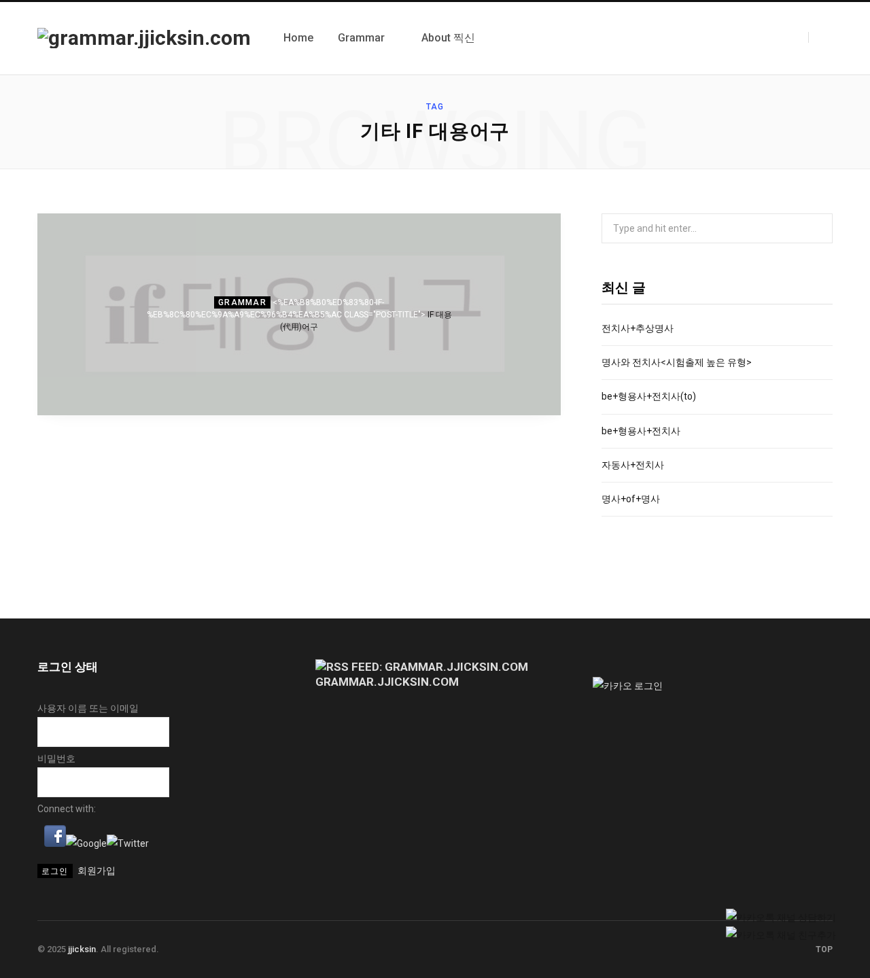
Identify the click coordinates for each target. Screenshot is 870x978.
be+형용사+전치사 (641, 430)
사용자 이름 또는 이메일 (88, 708)
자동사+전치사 (633, 464)
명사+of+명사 (631, 498)
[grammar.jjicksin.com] (144, 38)
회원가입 (96, 870)
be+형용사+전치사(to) (649, 396)
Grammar (242, 302)
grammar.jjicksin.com (387, 681)
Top (823, 949)
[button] (55, 843)
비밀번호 (56, 758)
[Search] (820, 37)
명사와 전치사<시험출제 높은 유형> (677, 362)
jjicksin (82, 949)
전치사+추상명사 (638, 328)
